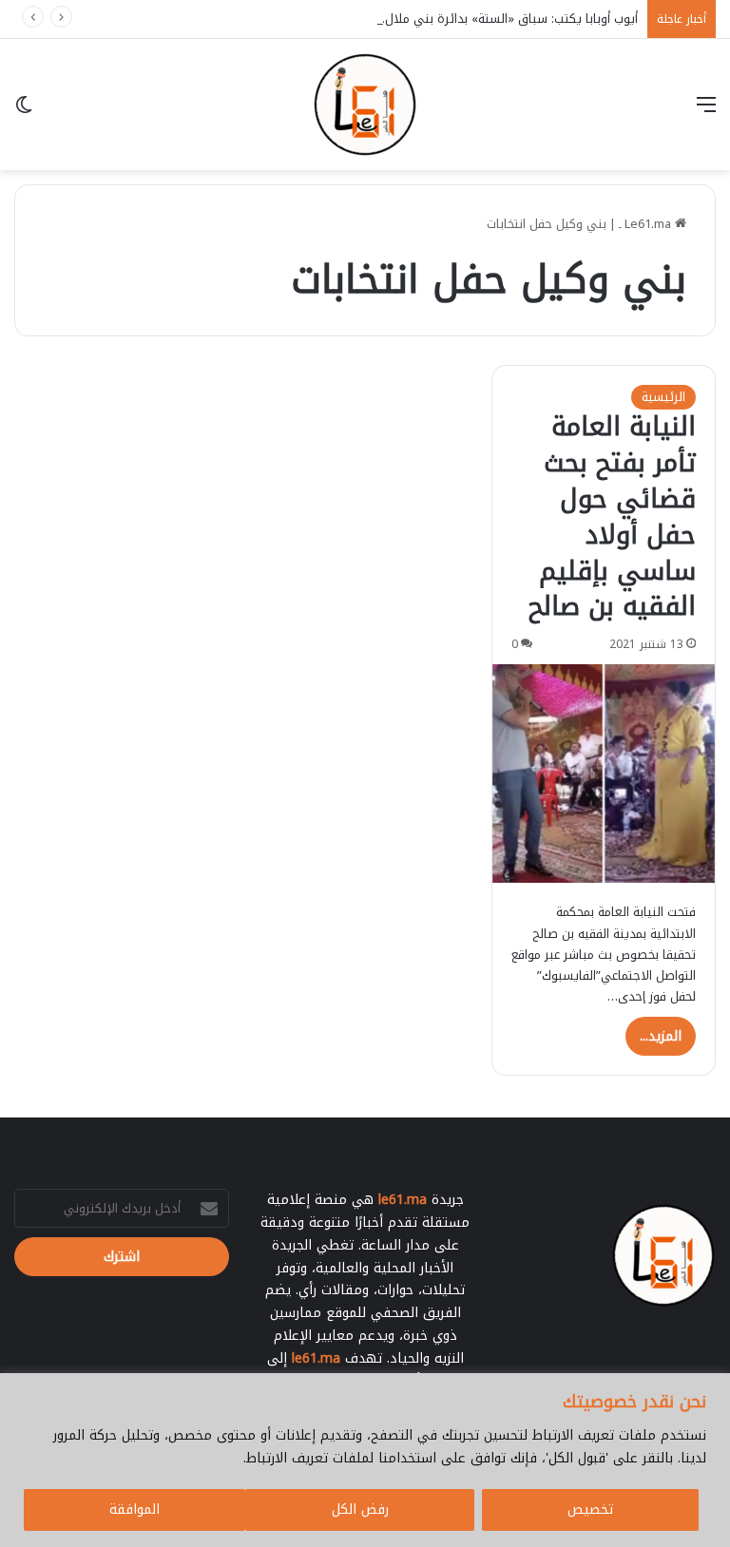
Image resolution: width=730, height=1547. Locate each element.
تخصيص (590, 1509)
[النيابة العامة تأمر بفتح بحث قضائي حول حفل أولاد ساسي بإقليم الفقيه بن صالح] (603, 773)
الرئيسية (663, 397)
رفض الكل (360, 1509)
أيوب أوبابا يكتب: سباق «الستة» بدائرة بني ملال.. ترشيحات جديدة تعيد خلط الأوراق (419, 18)
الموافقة (134, 1509)
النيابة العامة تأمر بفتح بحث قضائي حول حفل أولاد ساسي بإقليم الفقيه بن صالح (612, 516)
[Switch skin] (23, 111)
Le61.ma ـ (647, 224)
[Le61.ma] (365, 104)
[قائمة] (706, 111)
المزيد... (661, 1036)
